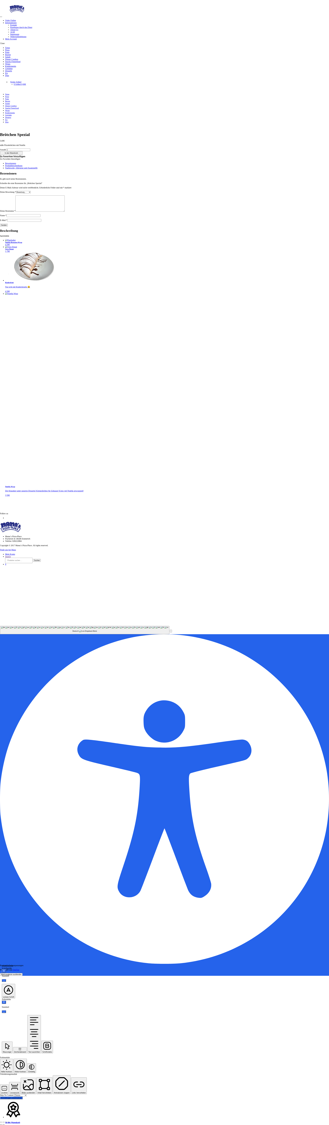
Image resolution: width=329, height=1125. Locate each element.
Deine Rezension (7, 211)
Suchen (37, 560)
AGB (12, 32)
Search (8, 556)
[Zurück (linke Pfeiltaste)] (1, 1124)
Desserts (8, 71)
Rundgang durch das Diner (21, 27)
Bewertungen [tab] (10, 163)
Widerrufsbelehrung (18, 37)
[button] (12, 156)
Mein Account (11, 39)
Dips (7, 75)
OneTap (16, 970)
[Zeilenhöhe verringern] (4, 1011)
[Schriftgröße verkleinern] (4, 980)
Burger (8, 55)
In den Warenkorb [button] (12, 1122)
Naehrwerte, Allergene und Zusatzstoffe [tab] (21, 168)
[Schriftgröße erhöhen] (4, 971)
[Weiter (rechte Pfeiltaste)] (4, 1124)
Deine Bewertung (8, 192)
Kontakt (13, 25)
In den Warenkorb (11, 153)
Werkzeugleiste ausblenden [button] (11, 974)
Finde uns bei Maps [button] (8, 550)
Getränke (9, 68)
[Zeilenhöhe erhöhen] (4, 1002)
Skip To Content (7, 1095)
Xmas (7, 48)
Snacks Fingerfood (12, 62)
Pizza (7, 50)
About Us (14, 30)
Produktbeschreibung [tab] (13, 166)
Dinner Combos (11, 59)
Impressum (14, 34)
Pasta (7, 52)
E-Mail (3, 220)
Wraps (7, 64)
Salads (7, 57)
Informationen (11, 23)
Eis (6, 73)
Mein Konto (10, 554)
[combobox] (84, 630)
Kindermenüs (10, 66)
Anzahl (3, 150)
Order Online (10, 20)
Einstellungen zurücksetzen (11, 1098)
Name (3, 215)
